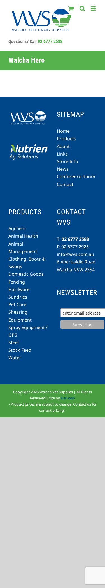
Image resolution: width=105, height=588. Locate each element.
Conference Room (76, 176)
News (63, 169)
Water (14, 357)
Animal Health (23, 236)
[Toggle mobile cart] (71, 8)
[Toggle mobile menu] (94, 8)
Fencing (16, 282)
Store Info (67, 161)
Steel (13, 342)
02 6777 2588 (50, 41)
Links (62, 154)
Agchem (17, 228)
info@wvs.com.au (75, 254)
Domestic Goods (26, 274)
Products (66, 138)
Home (63, 131)
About (63, 146)
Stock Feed (19, 350)
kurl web (68, 398)
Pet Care (17, 304)
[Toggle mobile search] (82, 8)
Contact (65, 184)
